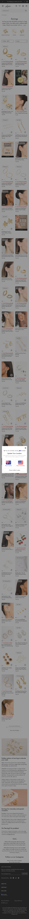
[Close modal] (25, 448)
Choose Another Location (14, 470)
